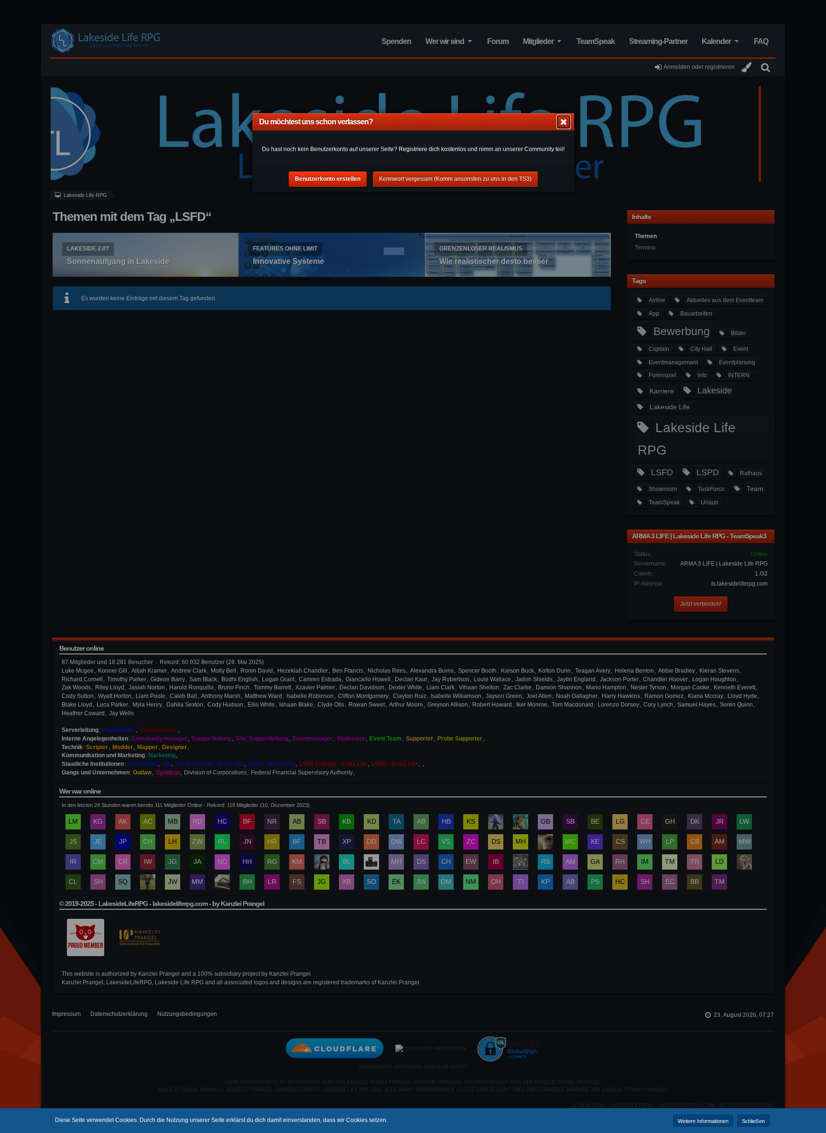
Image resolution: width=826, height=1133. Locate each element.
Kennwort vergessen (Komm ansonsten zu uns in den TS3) (455, 178)
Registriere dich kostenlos (432, 149)
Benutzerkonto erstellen (327, 178)
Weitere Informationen (703, 1121)
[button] (563, 122)
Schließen (753, 1121)
